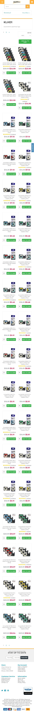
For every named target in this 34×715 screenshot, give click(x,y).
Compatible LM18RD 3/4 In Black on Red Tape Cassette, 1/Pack (9, 263)
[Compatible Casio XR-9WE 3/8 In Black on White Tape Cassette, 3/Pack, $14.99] (24, 86)
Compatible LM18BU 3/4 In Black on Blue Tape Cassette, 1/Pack (9, 230)
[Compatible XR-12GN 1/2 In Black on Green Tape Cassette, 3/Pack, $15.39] (24, 518)
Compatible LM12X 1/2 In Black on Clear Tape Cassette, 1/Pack (9, 197)
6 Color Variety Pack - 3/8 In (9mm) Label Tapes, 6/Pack (9, 95)
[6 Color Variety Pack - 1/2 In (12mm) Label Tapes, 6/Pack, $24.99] (9, 55)
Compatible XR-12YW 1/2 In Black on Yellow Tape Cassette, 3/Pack (24, 594)
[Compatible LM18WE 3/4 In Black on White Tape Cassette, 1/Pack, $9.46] (24, 254)
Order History (21, 669)
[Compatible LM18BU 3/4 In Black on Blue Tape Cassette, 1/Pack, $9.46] (9, 220)
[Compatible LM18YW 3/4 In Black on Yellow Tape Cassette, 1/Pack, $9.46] (24, 287)
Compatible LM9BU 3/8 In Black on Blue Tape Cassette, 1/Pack (9, 429)
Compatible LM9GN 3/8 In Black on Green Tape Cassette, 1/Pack (25, 429)
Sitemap (5, 701)
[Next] (9, 32)
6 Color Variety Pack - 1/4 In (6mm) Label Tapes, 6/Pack (24, 63)
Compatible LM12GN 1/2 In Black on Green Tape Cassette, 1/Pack (25, 131)
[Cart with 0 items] (32, 2)
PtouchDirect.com (17, 706)
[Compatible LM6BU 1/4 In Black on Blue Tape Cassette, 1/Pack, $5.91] (9, 320)
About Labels (21, 678)
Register (25, 667)
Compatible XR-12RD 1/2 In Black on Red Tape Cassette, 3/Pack (9, 561)
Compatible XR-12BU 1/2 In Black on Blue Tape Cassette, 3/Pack (9, 528)
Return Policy (5, 681)
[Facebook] (5, 690)
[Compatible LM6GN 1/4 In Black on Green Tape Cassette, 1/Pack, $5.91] (24, 320)
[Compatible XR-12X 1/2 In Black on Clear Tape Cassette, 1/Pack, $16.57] (9, 585)
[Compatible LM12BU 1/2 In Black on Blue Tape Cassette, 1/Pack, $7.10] (9, 121)
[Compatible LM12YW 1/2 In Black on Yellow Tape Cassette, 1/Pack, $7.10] (24, 187)
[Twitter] (2, 690)
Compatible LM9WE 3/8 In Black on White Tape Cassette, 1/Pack (24, 462)
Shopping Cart (22, 671)
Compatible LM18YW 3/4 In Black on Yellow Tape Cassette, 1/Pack (24, 296)
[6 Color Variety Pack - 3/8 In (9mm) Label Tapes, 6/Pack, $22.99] (9, 86)
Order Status (21, 668)
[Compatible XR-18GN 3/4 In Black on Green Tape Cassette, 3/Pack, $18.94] (24, 618)
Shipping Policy (5, 679)
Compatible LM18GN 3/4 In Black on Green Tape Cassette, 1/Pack (24, 230)
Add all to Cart (25, 41)
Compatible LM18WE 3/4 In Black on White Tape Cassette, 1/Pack (24, 263)
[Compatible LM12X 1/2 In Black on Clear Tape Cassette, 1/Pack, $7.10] (9, 187)
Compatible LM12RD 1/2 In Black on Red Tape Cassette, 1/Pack (9, 164)
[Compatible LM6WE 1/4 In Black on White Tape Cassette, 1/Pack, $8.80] (24, 353)
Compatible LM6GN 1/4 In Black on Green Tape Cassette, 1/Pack (25, 330)
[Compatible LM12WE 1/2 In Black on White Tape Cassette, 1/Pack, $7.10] (24, 154)
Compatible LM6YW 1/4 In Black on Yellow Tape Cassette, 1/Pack (25, 396)
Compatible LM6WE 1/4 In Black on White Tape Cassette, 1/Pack (25, 363)
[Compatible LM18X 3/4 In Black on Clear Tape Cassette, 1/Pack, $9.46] (9, 287)
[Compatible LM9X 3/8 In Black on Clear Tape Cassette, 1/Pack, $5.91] (9, 485)
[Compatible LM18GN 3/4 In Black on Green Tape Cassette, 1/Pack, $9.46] (24, 220)
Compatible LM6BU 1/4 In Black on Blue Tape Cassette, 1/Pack (9, 330)
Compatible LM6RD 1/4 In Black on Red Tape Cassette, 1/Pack (9, 363)
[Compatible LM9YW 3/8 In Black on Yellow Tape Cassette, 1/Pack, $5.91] (24, 485)
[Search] (27, 6)
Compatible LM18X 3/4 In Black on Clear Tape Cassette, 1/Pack (9, 296)
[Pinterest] (8, 690)
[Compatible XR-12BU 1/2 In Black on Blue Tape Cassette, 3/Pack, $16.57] (9, 518)
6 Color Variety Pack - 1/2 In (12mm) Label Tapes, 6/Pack (9, 63)
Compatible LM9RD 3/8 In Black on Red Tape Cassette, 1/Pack (9, 462)
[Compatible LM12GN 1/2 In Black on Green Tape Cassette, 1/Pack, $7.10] (24, 121)
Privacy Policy (21, 682)
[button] (17, 13)
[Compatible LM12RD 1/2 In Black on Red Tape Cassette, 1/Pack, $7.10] (9, 154)
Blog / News (21, 681)
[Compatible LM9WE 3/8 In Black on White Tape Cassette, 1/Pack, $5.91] (24, 452)
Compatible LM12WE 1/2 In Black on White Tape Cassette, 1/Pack (24, 164)
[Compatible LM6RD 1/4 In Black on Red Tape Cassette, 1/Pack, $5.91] (9, 353)
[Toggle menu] (2, 2)
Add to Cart (11, 73)
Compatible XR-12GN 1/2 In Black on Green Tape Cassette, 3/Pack (24, 528)
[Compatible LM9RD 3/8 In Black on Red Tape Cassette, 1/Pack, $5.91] (9, 452)
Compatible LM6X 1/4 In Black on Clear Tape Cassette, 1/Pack (9, 396)
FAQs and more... (6, 678)
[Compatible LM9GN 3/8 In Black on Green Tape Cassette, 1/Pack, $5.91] (24, 419)
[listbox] (26, 35)
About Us (20, 679)
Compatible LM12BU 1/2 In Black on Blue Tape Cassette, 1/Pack (9, 131)
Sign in (20, 667)
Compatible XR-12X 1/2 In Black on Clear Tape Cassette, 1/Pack (9, 594)
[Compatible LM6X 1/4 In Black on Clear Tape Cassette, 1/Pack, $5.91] (9, 386)
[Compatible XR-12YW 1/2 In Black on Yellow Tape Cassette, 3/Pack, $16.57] (24, 585)
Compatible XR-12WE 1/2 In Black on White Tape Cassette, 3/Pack (24, 561)
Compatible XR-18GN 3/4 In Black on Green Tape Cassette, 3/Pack (24, 627)
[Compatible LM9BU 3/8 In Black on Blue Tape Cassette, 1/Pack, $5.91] (9, 419)
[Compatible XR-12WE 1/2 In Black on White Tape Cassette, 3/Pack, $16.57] (24, 551)
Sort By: (29, 32)
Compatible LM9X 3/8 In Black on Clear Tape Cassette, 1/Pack (9, 495)
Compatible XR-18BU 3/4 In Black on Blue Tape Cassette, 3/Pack (9, 627)
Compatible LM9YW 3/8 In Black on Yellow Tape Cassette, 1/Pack (24, 495)
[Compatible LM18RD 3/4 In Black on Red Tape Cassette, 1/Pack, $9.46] (9, 254)
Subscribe (24, 657)
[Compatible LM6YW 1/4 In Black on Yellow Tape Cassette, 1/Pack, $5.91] (24, 386)
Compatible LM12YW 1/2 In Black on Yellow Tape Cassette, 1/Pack (24, 197)
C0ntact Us (4, 682)
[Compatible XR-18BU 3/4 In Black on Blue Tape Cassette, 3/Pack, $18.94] (9, 618)
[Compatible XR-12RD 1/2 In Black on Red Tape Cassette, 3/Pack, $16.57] (9, 551)
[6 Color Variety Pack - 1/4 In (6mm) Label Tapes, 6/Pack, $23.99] (24, 55)
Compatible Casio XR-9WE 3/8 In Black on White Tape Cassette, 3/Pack (24, 96)
